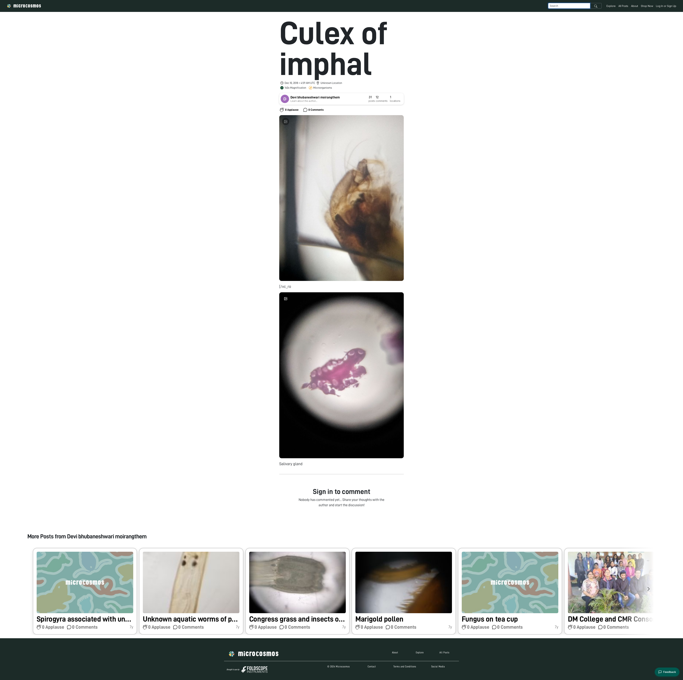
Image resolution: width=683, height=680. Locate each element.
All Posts (623, 5)
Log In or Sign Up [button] (666, 5)
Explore (611, 5)
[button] (85, 591)
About (634, 5)
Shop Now (647, 5)
